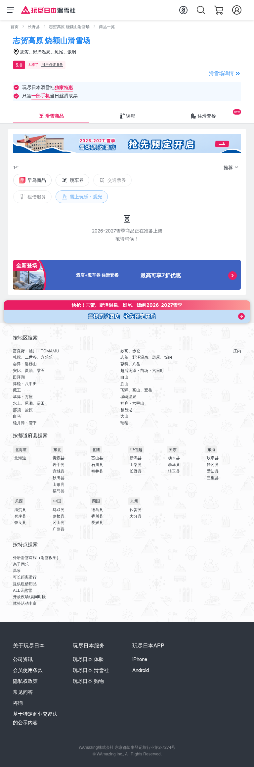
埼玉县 (174, 471)
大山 (124, 416)
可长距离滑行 (25, 577)
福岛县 (58, 490)
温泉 (17, 570)
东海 (211, 449)
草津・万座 (23, 396)
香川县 (97, 516)
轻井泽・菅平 (25, 422)
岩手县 (58, 464)
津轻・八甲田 (25, 383)
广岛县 (58, 529)
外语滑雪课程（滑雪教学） (37, 557)
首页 (15, 26)
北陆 (96, 449)
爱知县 (213, 471)
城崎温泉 (128, 396)
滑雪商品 (54, 116)
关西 (19, 500)
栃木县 (174, 457)
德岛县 (97, 509)
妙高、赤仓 (130, 350)
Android (140, 669)
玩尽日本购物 (88, 680)
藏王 (17, 389)
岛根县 (58, 516)
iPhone (139, 658)
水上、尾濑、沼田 (29, 403)
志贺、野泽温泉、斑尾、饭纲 (146, 357)
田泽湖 (19, 377)
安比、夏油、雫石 (29, 370)
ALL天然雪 (22, 590)
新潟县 (136, 457)
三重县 (213, 477)
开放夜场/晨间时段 (29, 596)
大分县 (136, 516)
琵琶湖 (126, 409)
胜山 (124, 383)
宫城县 (58, 471)
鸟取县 (58, 509)
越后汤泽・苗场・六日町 (142, 370)
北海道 (21, 449)
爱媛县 (97, 522)
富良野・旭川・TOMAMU (36, 350)
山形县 (58, 484)
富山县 (97, 457)
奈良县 (20, 522)
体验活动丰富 (25, 603)
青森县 (58, 457)
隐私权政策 (25, 680)
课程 (130, 116)
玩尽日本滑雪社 (91, 669)
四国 (96, 500)
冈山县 (58, 522)
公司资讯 (23, 658)
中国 (57, 500)
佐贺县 (136, 509)
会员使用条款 (28, 669)
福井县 (97, 471)
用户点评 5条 (52, 64)
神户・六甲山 (132, 403)
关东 (173, 449)
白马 (17, 416)
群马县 (174, 464)
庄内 (237, 350)
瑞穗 (124, 422)
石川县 (97, 464)
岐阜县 (213, 457)
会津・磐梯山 (25, 363)
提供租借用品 (25, 583)
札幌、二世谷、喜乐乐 (33, 357)
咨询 (18, 702)
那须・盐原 (23, 409)
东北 (57, 449)
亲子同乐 (21, 564)
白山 (124, 377)
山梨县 (136, 464)
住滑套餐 (206, 116)
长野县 (34, 26)
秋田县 (58, 477)
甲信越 (136, 449)
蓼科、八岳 (130, 363)
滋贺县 (20, 509)
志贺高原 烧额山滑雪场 (69, 26)
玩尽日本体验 (88, 658)
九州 (134, 500)
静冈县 (213, 464)
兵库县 (20, 516)
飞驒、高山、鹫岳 (136, 389)
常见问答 (23, 691)
